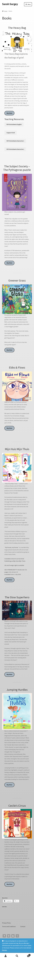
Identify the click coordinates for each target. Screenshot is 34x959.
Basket (26, 954)
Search (17, 956)
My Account (5, 956)
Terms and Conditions (9, 926)
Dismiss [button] (4, 950)
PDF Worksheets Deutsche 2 (15, 149)
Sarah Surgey (10, 4)
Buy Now (9, 113)
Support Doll (11, 133)
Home (5, 11)
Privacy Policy (6, 923)
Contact (22, 926)
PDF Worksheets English (14, 124)
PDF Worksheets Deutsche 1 (15, 141)
